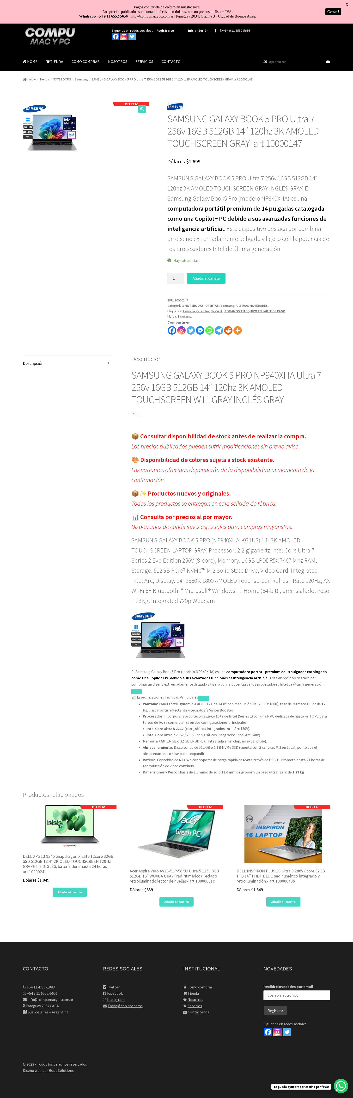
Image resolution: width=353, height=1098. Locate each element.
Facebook (115, 993)
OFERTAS (212, 305)
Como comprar (200, 987)
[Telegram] (219, 330)
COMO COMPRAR (86, 61)
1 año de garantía (196, 311)
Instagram (116, 999)
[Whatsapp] (209, 330)
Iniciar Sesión (198, 30)
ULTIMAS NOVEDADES (252, 305)
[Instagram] (124, 36)
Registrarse (165, 30)
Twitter (113, 987)
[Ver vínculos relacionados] (203, 698)
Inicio (32, 79)
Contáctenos (198, 1012)
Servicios (195, 1005)
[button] (142, 109)
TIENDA (56, 61)
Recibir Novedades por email (288, 986)
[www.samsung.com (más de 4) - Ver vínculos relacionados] (136, 691)
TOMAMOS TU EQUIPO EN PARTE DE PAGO (254, 311)
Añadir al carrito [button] (69, 892)
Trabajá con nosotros (125, 1005)
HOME (31, 61)
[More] (237, 330)
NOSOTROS (117, 61)
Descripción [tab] (33, 363)
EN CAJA (217, 311)
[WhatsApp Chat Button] (341, 1086)
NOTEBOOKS (62, 79)
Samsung (81, 79)
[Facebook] (115, 36)
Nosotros (195, 999)
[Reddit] (228, 330)
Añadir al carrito (206, 278)
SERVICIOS (144, 61)
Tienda (44, 79)
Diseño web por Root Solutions (48, 1070)
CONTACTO (171, 61)
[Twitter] (132, 36)
